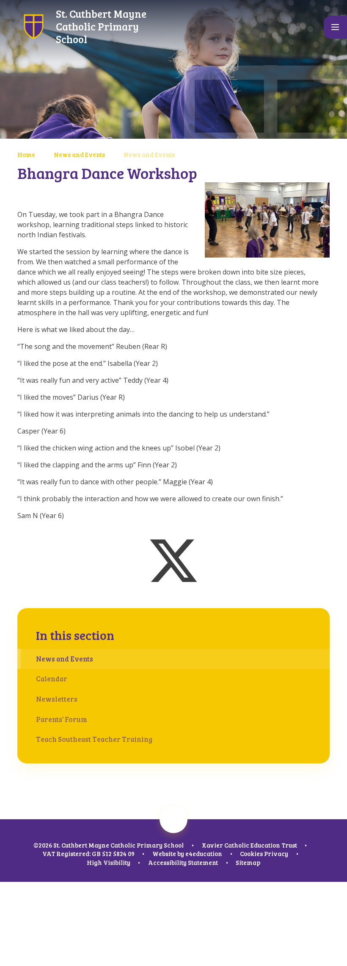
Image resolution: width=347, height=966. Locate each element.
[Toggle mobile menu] (335, 27)
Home (26, 154)
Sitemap (248, 862)
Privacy (276, 853)
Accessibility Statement (183, 862)
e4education (203, 853)
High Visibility (108, 862)
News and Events (79, 154)
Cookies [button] (251, 853)
